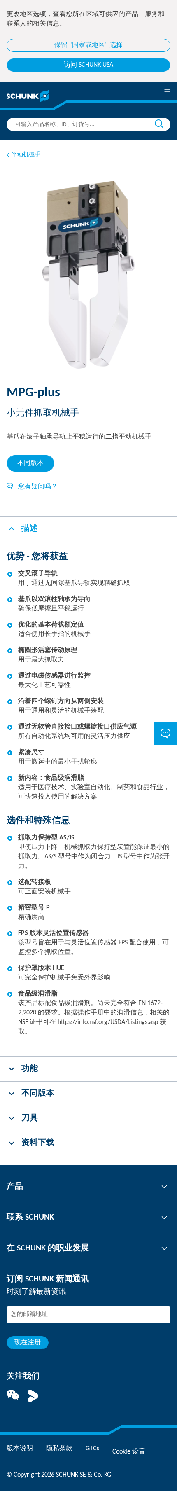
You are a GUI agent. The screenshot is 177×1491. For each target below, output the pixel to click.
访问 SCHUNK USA (88, 65)
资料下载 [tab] (37, 1143)
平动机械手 (26, 155)
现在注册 (27, 1342)
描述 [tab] (29, 529)
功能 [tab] (29, 1069)
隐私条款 (59, 1448)
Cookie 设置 (128, 1452)
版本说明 (20, 1448)
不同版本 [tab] (30, 463)
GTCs (92, 1448)
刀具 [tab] (29, 1118)
